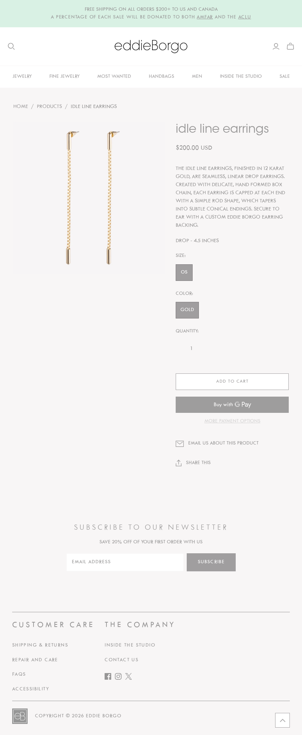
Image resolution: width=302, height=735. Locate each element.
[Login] (276, 46)
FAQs (19, 674)
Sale (285, 76)
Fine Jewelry (64, 76)
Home (20, 106)
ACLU (244, 17)
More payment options (232, 421)
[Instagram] (120, 678)
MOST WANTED (114, 76)
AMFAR (205, 17)
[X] (130, 678)
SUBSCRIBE (211, 562)
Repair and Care (35, 660)
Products (49, 106)
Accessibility (30, 689)
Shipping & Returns (40, 645)
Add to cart (232, 381)
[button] (282, 720)
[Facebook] (110, 678)
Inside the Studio (130, 645)
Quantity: (187, 331)
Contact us (121, 660)
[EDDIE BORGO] (151, 46)
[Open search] (11, 46)
